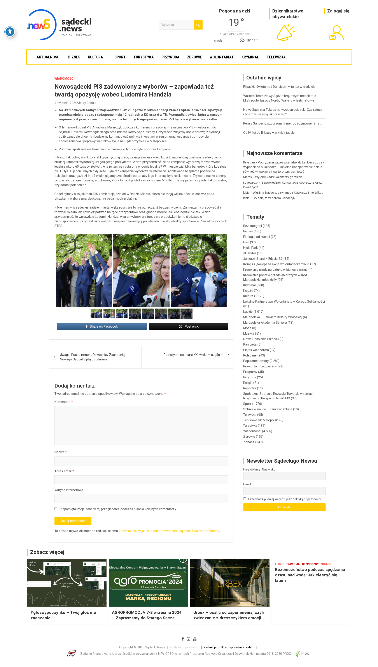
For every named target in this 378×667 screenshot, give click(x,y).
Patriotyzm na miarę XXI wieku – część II (193, 355)
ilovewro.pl (250, 182)
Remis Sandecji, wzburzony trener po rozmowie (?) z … (282, 123)
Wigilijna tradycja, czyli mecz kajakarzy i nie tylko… (288, 193)
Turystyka (143, 57)
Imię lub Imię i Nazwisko (259, 469)
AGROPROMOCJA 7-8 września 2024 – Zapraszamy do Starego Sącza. (147, 615)
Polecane (250, 355)
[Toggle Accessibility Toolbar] (10, 31)
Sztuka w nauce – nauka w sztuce (267, 409)
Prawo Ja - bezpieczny (302, 564)
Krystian (249, 162)
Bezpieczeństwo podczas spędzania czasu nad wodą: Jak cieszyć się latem (310, 575)
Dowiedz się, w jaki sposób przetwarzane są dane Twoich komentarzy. (169, 531)
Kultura (95, 57)
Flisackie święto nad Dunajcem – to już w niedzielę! (279, 87)
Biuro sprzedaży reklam (237, 647)
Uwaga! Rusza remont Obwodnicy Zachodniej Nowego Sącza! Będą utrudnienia (92, 357)
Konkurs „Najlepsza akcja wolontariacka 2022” (276, 264)
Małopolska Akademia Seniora (265, 323)
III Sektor (249, 253)
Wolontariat (222, 57)
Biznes (74, 57)
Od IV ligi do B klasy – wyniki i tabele (269, 133)
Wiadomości (64, 78)
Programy (250, 372)
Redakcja (210, 647)
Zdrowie (194, 57)
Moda (247, 328)
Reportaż (249, 388)
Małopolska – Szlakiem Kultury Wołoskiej (272, 317)
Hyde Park (250, 248)
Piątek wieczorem (256, 350)
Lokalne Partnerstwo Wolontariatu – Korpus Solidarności (284, 302)
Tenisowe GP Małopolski (260, 420)
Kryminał (250, 57)
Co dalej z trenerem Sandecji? (274, 198)
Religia (247, 383)
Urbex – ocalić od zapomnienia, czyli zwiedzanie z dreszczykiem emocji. (228, 615)
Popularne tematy (256, 361)
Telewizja (276, 57)
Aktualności (49, 57)
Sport (120, 57)
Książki (248, 291)
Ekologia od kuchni (256, 237)
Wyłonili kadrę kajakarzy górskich (278, 177)
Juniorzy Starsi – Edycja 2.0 (263, 259)
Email (247, 484)
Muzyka (248, 333)
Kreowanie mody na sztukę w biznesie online (275, 270)
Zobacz (248, 442)
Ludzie (248, 312)
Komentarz (63, 402)
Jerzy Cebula (87, 103)
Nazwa (60, 452)
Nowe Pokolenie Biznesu (261, 339)
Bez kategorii (252, 226)
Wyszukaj (198, 25)
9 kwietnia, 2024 (65, 103)
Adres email (64, 471)
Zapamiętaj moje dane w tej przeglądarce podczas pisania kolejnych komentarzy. (118, 509)
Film (246, 242)
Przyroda (170, 57)
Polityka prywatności (184, 647)
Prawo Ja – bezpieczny (260, 366)
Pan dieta (250, 344)
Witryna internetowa (68, 490)
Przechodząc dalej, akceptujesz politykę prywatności (284, 499)
